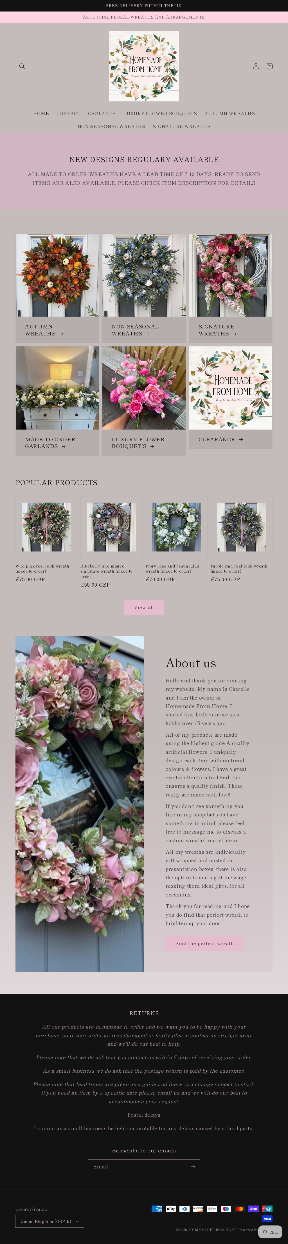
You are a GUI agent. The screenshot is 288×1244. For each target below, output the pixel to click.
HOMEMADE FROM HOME (213, 1229)
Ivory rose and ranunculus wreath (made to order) (172, 568)
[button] (22, 66)
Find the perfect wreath (204, 943)
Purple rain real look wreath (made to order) (239, 568)
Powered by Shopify (255, 1229)
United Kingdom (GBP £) (46, 1221)
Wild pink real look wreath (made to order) (42, 568)
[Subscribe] (193, 1166)
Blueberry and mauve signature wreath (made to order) (106, 571)
